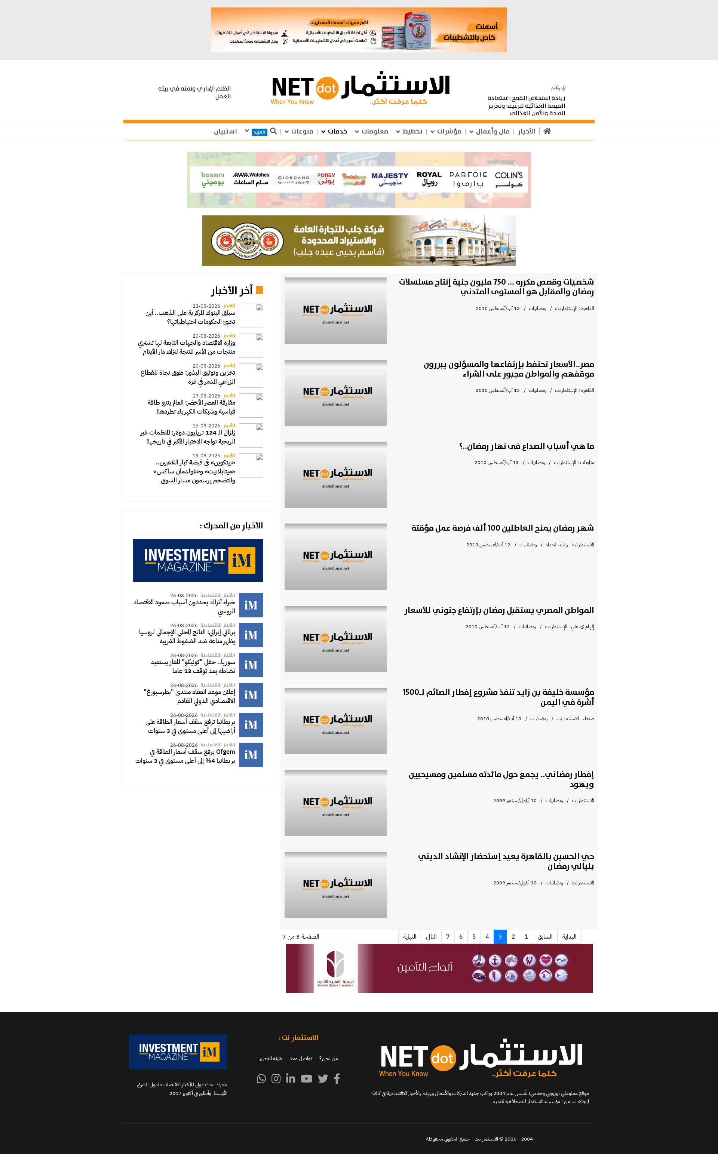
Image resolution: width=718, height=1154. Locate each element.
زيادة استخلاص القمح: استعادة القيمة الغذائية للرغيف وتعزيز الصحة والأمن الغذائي (526, 106)
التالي (431, 936)
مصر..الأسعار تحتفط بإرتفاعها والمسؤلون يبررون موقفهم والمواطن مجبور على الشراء (509, 369)
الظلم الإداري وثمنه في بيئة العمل (194, 92)
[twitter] (323, 1079)
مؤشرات (449, 132)
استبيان (225, 132)
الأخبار (527, 132)
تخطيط (413, 132)
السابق (545, 936)
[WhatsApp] (261, 1079)
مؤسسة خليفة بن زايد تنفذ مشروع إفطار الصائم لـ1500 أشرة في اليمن (498, 697)
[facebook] (337, 1079)
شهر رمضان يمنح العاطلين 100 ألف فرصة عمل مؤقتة (502, 528)
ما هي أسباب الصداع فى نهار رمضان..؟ (526, 446)
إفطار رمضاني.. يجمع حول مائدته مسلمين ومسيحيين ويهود (501, 779)
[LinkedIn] (290, 1079)
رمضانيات (537, 308)
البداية (569, 936)
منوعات (302, 132)
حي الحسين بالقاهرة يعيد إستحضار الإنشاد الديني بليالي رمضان (506, 861)
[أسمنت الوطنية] (359, 30)
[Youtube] (307, 1079)
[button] (359, 180)
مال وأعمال (493, 132)
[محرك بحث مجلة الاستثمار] (198, 560)
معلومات (375, 132)
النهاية (410, 936)
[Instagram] (276, 1079)
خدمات (337, 132)
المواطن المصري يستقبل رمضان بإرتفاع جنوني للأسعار (499, 610)
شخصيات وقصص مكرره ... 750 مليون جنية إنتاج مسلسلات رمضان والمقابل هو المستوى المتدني (496, 287)
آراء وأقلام (558, 88)
